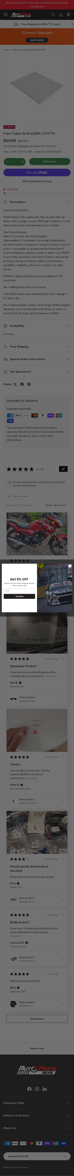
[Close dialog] (69, 566)
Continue (19, 596)
